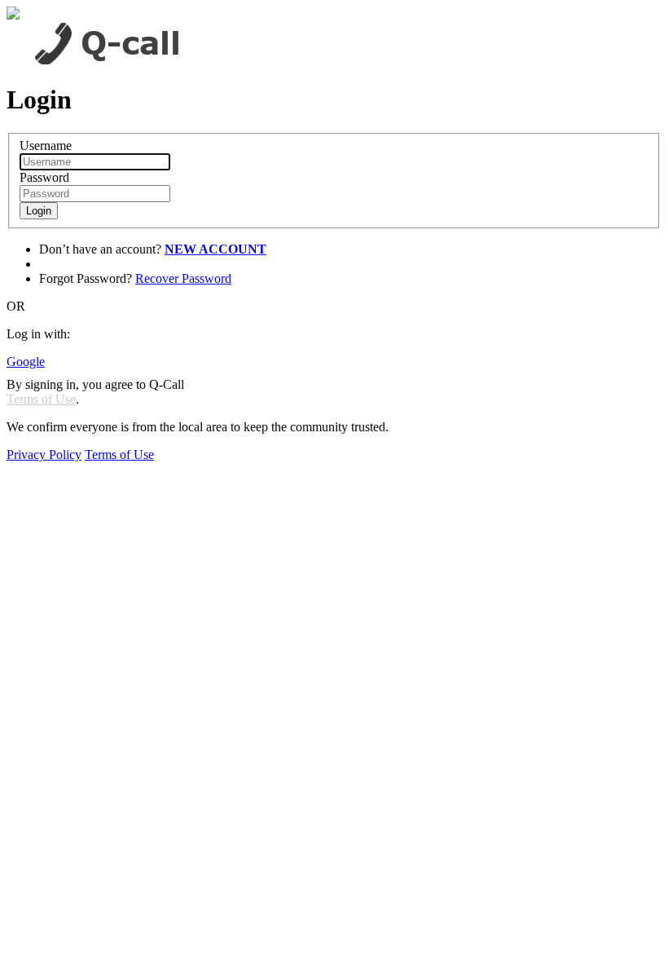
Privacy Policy (44, 454)
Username (46, 145)
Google (26, 361)
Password (44, 177)
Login (38, 211)
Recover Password (183, 278)
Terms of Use (41, 399)
